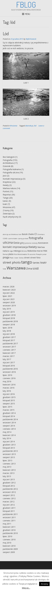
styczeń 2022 (9, 293)
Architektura (8, 163)
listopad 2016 (9, 365)
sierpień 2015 (9, 403)
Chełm (31, 234)
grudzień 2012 (9, 482)
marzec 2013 (8, 473)
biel (20, 234)
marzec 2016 (8, 387)
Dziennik (6, 166)
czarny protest (23, 238)
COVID (5, 238)
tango (26, 262)
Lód (6, 33)
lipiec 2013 (7, 460)
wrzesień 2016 (9, 372)
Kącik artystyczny (10, 216)
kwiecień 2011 (9, 527)
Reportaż (7, 194)
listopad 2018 (9, 318)
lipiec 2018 (7, 327)
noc (45, 250)
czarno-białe (12, 238)
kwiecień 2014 (9, 435)
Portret (6, 191)
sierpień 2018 (9, 324)
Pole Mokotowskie (20, 254)
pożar (44, 254)
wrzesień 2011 (9, 517)
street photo (12, 262)
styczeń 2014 (9, 441)
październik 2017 (10, 343)
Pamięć (5, 254)
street (27, 257)
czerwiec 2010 (9, 539)
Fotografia (7, 160)
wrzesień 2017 (9, 346)
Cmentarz (41, 234)
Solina (21, 258)
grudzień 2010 (9, 530)
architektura (13, 234)
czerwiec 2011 (9, 520)
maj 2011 (7, 523)
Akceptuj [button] (44, 584)
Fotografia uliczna (11, 172)
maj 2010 (7, 542)
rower (16, 258)
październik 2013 (10, 451)
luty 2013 (7, 476)
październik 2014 (10, 419)
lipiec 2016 (7, 375)
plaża (10, 254)
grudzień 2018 (9, 315)
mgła (11, 251)
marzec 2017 (8, 356)
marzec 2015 (8, 410)
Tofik (4, 269)
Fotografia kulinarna (12, 169)
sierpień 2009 (9, 552)
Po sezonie (31, 254)
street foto (35, 257)
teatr (5, 204)
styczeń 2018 (9, 334)
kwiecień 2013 (9, 470)
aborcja (5, 234)
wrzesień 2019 (9, 305)
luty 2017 (7, 359)
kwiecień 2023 (9, 289)
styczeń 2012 (9, 504)
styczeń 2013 (9, 479)
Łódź (36, 268)
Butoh (25, 234)
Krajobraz (7, 182)
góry (22, 242)
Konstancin (43, 242)
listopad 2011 (9, 511)
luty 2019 (7, 308)
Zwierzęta (7, 213)
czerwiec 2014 (9, 429)
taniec (5, 201)
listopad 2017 (9, 340)
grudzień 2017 (9, 337)
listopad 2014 (9, 416)
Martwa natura (9, 188)
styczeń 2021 (9, 299)
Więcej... (26, 587)
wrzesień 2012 (9, 492)
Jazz (4, 175)
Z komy (6, 210)
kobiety (34, 243)
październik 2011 (10, 514)
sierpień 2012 (9, 495)
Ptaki (11, 258)
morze (40, 250)
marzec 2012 (8, 501)
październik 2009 (10, 549)
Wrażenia (13, 126)
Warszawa (16, 268)
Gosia (16, 242)
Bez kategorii (9, 157)
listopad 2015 (9, 400)
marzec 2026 (8, 286)
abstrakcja (29, 126)
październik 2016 (10, 368)
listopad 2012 (9, 485)
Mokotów (31, 250)
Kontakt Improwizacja (12, 178)
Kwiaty (6, 185)
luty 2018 (7, 331)
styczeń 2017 (9, 362)
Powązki (39, 254)
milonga (17, 250)
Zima (29, 268)
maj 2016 (7, 381)
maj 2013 (7, 466)
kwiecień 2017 (9, 353)
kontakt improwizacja (15, 247)
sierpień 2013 (9, 457)
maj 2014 (7, 432)
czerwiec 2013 (9, 463)
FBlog (26, 4)
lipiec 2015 (7, 406)
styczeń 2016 (9, 394)
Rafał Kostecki (31, 39)
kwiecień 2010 (9, 546)
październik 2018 (10, 321)
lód (35, 126)
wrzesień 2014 (9, 422)
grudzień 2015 (9, 397)
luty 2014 (7, 438)
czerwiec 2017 (9, 349)
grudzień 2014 (9, 413)
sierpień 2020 (9, 302)
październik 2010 (10, 533)
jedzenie (28, 243)
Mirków (24, 251)
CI (36, 234)
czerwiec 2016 (9, 378)
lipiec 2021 (7, 296)
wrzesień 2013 (9, 454)
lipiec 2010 (7, 536)
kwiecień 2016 (9, 384)
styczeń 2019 (9, 312)
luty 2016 (7, 391)
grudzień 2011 (9, 508)
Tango (6, 197)
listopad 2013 (9, 448)
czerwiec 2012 (9, 498)
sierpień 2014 (9, 425)
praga (6, 257)
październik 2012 (10, 489)
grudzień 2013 (9, 444)
